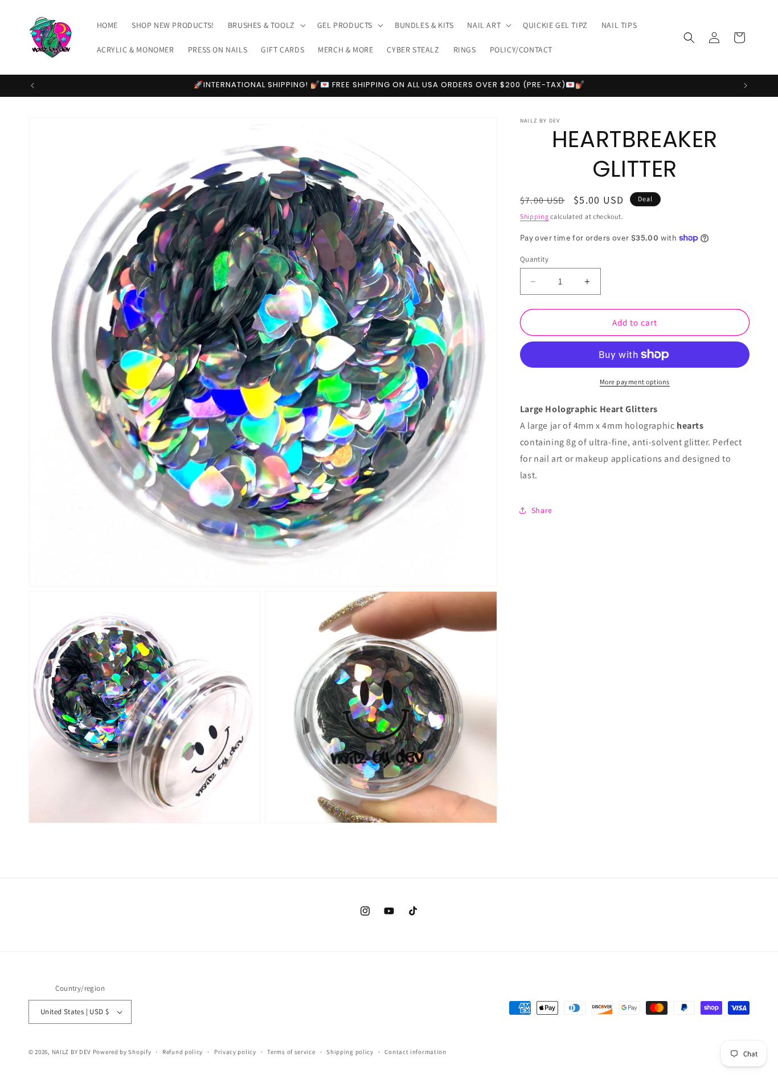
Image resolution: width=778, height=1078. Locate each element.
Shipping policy (350, 1052)
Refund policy (182, 1052)
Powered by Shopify (122, 1052)
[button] (265, 25)
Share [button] (541, 510)
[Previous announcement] (32, 85)
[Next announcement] (745, 85)
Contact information (415, 1052)
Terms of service (291, 1052)
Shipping (534, 216)
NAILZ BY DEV (71, 1052)
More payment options (635, 381)
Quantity (534, 259)
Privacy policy (235, 1052)
